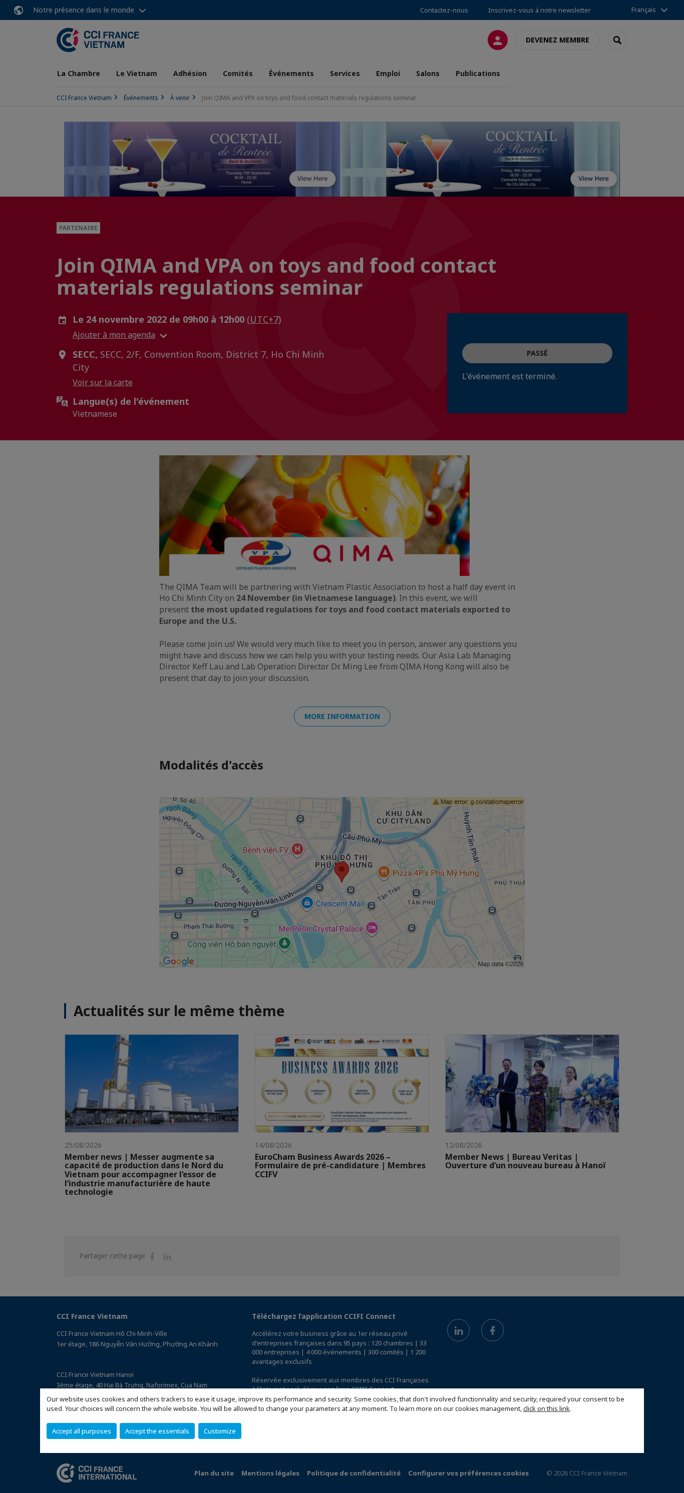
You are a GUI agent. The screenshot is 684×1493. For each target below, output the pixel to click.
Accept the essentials (157, 1430)
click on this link (546, 1408)
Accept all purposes (81, 1430)
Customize (220, 1430)
